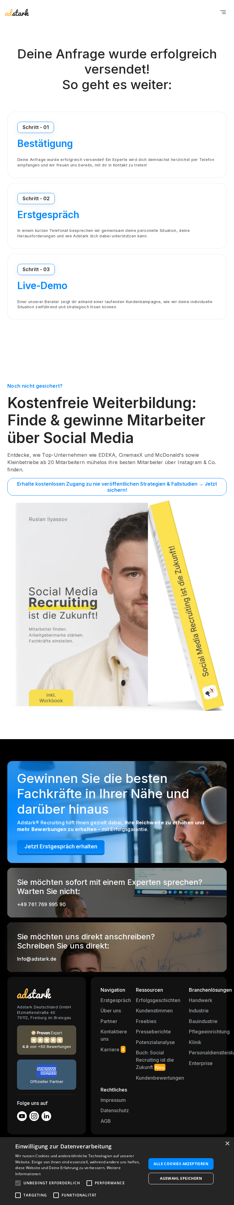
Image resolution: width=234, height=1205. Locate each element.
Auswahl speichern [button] (181, 1178)
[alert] (117, 1171)
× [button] (227, 1143)
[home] (17, 12)
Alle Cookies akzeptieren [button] (181, 1163)
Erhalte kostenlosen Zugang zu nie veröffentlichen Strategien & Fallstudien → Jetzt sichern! (117, 487)
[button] (223, 12)
